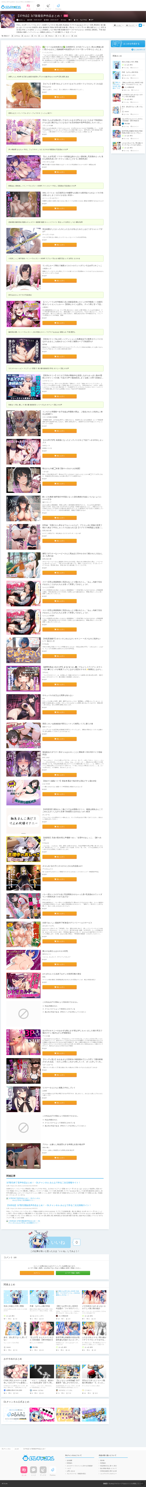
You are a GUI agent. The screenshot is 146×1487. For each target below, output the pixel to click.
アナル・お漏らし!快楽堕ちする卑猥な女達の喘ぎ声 (63, 1144)
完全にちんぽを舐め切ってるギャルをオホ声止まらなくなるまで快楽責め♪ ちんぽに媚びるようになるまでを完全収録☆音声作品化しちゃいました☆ (72, 122)
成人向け (27, 36)
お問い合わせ (71, 1471)
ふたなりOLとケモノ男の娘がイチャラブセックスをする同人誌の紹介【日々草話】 (94, 1339)
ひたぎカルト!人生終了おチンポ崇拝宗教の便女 (61, 974)
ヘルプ (69, 1468)
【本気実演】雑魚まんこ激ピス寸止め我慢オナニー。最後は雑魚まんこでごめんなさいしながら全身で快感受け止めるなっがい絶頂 (72, 810)
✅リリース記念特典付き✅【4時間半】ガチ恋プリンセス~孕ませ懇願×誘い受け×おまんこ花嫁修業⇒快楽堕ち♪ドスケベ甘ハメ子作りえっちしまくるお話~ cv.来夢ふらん (73, 49)
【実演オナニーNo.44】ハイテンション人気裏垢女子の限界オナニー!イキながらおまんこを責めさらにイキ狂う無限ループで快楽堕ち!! (72, 340)
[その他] (143, 25)
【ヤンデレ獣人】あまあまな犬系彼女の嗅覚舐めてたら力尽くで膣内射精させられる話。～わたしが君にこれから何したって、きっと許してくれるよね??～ (72, 1061)
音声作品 (17, 36)
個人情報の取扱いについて (108, 1468)
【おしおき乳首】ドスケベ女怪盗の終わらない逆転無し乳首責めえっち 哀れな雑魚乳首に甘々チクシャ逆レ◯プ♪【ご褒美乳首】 (72, 157)
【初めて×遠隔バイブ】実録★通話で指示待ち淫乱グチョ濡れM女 (69, 781)
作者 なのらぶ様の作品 (40, 1306)
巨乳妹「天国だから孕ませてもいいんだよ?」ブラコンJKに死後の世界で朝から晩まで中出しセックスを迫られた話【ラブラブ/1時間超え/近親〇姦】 (72, 527)
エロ (42, 36)
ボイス (68, 36)
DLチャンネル (11, 7)
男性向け (51, 36)
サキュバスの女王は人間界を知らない (57, 695)
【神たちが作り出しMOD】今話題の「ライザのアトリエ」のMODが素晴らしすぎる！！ (132, 84)
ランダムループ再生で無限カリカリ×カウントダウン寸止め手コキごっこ (72, 265)
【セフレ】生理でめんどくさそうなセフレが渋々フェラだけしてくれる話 (72, 84)
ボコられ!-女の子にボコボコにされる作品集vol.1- (62, 866)
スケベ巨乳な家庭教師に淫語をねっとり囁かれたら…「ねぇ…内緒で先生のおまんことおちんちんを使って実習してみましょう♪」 (72, 583)
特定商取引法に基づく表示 (108, 1466)
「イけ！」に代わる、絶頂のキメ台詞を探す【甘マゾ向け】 (41, 1382)
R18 (35, 36)
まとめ (17, 1449)
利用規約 (69, 1463)
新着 (75, 36)
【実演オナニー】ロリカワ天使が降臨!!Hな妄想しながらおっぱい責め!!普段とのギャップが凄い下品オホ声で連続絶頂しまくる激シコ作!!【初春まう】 (72, 377)
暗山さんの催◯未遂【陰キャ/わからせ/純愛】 (61, 468)
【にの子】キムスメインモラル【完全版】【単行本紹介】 (41, 1338)
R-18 (59, 36)
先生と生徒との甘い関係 (14, 1306)
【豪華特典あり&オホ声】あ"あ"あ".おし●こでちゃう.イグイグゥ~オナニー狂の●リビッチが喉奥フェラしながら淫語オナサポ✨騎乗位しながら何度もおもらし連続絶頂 (72, 669)
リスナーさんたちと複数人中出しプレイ (58, 1087)
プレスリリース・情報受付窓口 (76, 1473)
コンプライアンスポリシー (108, 1473)
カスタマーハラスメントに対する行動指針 (80, 1466)
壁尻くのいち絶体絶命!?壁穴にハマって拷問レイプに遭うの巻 (67, 724)
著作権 (102, 1460)
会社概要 (69, 1460)
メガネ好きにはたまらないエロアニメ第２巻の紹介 (94, 1307)
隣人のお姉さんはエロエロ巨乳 (55, 951)
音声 (92, 20)
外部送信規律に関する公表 (108, 1471)
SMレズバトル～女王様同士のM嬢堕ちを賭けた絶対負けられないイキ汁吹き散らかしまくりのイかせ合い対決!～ (72, 194)
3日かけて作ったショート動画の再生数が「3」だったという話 (93, 1382)
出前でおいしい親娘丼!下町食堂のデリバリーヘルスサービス (67, 923)
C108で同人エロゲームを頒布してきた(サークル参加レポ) (15, 1382)
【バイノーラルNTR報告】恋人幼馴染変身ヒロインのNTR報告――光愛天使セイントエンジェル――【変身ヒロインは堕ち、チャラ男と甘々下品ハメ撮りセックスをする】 (72, 304)
